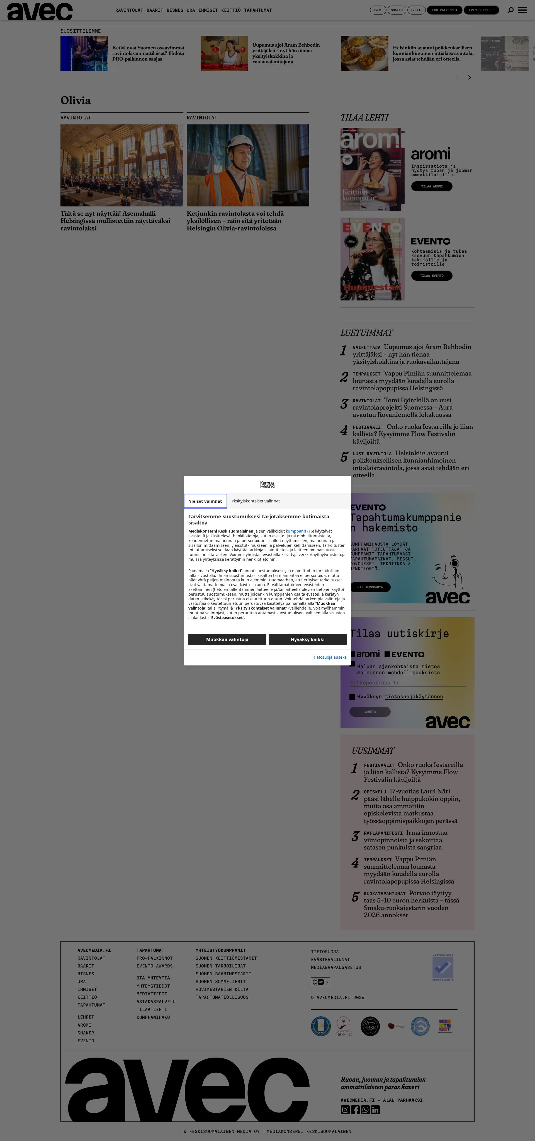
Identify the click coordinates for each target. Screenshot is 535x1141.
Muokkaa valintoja (227, 639)
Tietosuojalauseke (330, 657)
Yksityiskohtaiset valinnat (256, 501)
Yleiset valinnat (205, 501)
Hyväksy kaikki (308, 639)
